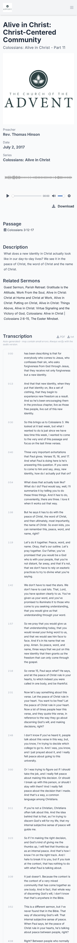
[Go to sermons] (7, 7)
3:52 (10, 906)
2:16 (10, 670)
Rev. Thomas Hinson (21, 134)
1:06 (10, 512)
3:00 (10, 769)
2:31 (10, 692)
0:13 (10, 383)
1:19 (10, 542)
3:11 (10, 808)
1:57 (10, 623)
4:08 (10, 941)
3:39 (10, 876)
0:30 (10, 422)
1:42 (10, 585)
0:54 (10, 482)
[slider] (26, 196)
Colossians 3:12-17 (20, 230)
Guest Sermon (14, 287)
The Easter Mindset (44, 319)
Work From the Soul (30, 292)
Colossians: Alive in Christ (26, 160)
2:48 (10, 735)
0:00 (10, 353)
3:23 (10, 838)
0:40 (10, 452)
